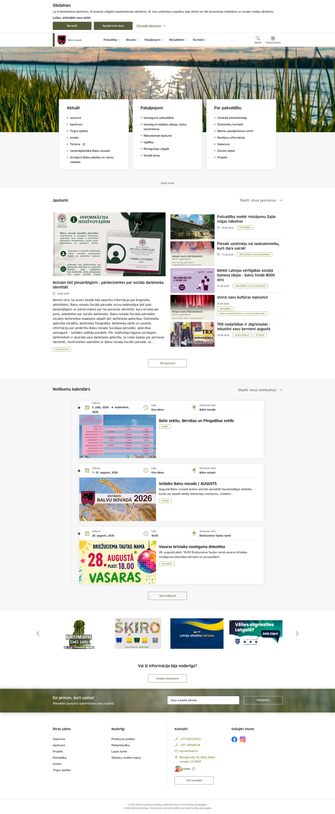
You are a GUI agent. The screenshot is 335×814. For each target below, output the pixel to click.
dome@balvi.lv (189, 751)
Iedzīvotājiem (242, 335)
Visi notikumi (167, 596)
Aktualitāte (225, 308)
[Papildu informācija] (193, 768)
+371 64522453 (190, 739)
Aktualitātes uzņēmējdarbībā (254, 254)
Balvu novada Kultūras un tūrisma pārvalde (242, 313)
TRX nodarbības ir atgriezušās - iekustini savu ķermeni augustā (243, 326)
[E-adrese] (182, 769)
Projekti (260, 335)
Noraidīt (72, 26)
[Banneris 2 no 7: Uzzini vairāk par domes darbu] (255, 633)
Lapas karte (119, 751)
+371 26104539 (190, 745)
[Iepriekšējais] (38, 633)
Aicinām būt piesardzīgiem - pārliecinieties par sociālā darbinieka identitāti (108, 284)
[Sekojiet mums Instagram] (243, 739)
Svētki (164, 426)
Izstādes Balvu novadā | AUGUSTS (188, 483)
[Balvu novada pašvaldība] (70, 40)
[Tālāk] (297, 633)
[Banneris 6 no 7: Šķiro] (79, 633)
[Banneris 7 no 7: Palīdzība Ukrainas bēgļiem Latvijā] (138, 633)
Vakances (59, 739)
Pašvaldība (245, 227)
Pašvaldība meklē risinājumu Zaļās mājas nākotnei (246, 219)
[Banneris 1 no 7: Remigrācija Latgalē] (197, 633)
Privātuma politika (123, 739)
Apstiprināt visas (113, 26)
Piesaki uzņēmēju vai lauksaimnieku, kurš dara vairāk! (248, 246)
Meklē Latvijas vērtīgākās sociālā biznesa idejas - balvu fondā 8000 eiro (246, 275)
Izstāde (165, 500)
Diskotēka (166, 563)
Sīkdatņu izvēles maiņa (126, 757)
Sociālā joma (61, 349)
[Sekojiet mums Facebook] (234, 739)
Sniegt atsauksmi (167, 678)
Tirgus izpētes (62, 770)
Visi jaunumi (167, 363)
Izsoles (57, 764)
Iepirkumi (59, 745)
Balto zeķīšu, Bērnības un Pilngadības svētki (196, 420)
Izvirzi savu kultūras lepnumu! (242, 297)
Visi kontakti (194, 780)
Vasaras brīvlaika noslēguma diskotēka (192, 546)
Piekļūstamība (120, 745)
